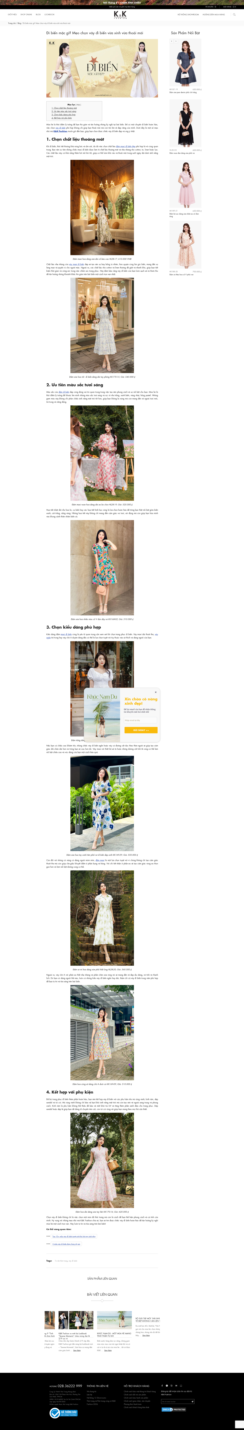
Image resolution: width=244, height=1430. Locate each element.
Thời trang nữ (92, 1401)
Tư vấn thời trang (61, 1260)
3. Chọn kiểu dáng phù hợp (63, 114)
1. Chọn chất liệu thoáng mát (64, 108)
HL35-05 (173, 271)
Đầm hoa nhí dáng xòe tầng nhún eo (183, 274)
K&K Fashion (60, 130)
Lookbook (49, 14)
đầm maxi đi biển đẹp (125, 146)
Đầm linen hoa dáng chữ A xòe (181, 213)
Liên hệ (89, 1394)
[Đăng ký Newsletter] (192, 1401)
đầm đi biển (64, 391)
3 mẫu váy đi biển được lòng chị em (66, 1244)
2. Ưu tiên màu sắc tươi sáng (64, 111)
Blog (38, 14)
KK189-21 (174, 89)
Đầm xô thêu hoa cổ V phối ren (181, 153)
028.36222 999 (70, 1385)
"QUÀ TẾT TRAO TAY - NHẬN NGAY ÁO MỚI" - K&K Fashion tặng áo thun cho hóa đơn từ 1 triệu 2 (139, 1336)
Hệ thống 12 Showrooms (96, 1397)
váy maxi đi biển (76, 264)
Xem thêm (57, 1335)
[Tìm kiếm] (234, 14)
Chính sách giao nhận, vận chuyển (137, 1401)
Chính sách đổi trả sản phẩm (135, 1394)
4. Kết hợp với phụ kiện (62, 118)
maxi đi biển (66, 634)
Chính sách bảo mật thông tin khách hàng (140, 1391)
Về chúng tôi (91, 1391)
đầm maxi (100, 860)
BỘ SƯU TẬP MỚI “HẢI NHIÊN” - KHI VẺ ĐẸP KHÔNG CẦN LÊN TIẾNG (101, 1319)
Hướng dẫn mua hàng (214, 14)
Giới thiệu (12, 14)
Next (176, 41)
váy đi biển (60, 127)
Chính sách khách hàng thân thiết (136, 1407)
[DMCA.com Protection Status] (174, 1409)
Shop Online (26, 14)
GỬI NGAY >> (141, 730)
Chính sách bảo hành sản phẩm (136, 1397)
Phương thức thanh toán (132, 1404)
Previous (172, 41)
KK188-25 (174, 150)
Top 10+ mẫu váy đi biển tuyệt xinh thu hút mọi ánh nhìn (73, 1236)
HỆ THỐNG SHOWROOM (188, 14)
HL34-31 (173, 210)
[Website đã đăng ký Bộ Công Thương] (64, 1413)
